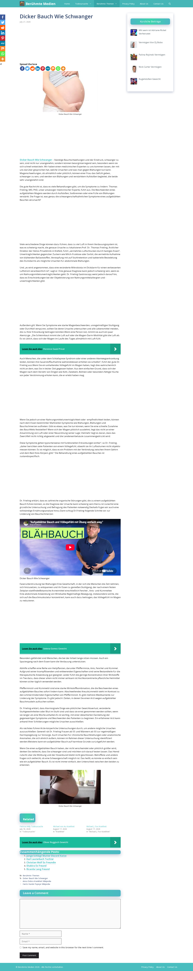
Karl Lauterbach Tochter (40, 859)
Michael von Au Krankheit (64, 826)
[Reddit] (32, 68)
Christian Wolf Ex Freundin (41, 862)
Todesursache (81, 3)
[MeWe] (48, 68)
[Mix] (53, 68)
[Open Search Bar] (169, 3)
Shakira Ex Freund (36, 865)
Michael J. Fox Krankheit (96, 826)
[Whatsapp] (58, 68)
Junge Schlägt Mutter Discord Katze (46, 855)
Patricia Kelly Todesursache (31, 826)
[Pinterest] (42, 68)
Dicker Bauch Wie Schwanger (36, 159)
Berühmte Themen (105, 3)
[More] (63, 68)
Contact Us (158, 3)
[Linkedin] (37, 68)
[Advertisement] (70, 43)
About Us (144, 3)
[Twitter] (27, 68)
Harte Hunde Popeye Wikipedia (36, 884)
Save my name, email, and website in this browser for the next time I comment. (63, 947)
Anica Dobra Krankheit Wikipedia (37, 881)
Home (67, 3)
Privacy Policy (128, 3)
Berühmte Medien (41, 3)
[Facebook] (22, 68)
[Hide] (1, 64)
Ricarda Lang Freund (38, 869)
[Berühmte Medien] (22, 3)
